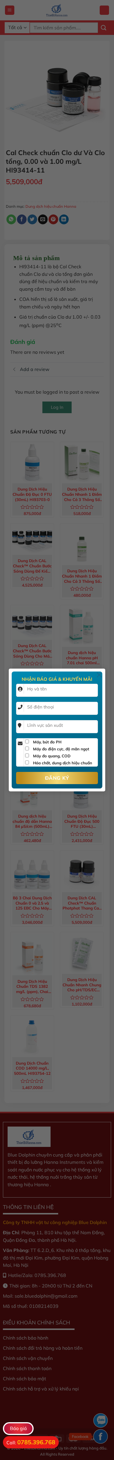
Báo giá (18, 1428)
